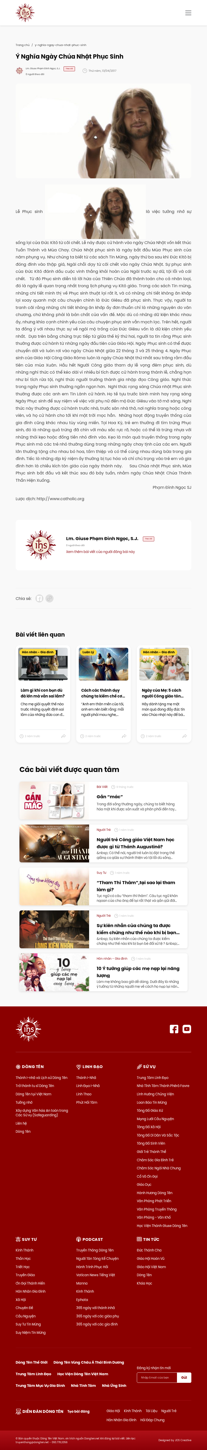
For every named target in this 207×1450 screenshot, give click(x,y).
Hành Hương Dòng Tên (154, 1193)
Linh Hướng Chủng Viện (155, 1094)
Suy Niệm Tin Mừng (31, 1332)
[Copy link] (49, 598)
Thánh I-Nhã (86, 1077)
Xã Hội (21, 1299)
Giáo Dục (144, 1184)
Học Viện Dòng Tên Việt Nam (82, 1374)
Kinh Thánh (24, 1250)
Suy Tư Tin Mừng (28, 1324)
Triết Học (23, 1267)
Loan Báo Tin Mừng (152, 1102)
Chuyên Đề (24, 1308)
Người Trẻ (168, 1411)
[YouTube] (187, 1029)
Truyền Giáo (25, 1275)
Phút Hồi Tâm (86, 1102)
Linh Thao (83, 1094)
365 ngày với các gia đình (97, 1324)
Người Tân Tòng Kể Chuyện (97, 1258)
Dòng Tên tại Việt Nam (33, 1094)
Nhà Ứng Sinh (114, 1385)
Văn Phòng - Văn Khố (154, 1217)
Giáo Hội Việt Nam (151, 1267)
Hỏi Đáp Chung (152, 1420)
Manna (82, 1283)
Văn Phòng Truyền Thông (157, 1209)
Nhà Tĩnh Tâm (83, 1385)
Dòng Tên (23, 1131)
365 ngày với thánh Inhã (95, 1308)
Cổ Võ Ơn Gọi (147, 1176)
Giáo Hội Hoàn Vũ (150, 1258)
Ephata (82, 1299)
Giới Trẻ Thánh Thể (151, 1151)
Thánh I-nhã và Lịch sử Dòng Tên (41, 1077)
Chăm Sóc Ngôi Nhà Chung (159, 1168)
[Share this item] (63, 736)
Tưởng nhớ (24, 1102)
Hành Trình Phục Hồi (92, 1267)
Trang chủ (23, 45)
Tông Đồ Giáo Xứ (150, 1110)
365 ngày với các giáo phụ (97, 1316)
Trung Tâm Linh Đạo (152, 1077)
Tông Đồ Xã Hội (149, 1127)
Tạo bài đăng (78, 1411)
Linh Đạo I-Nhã (88, 1085)
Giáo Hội (113, 1411)
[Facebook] (174, 1029)
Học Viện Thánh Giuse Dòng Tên (162, 1225)
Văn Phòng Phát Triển (154, 1201)
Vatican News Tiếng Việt (95, 1275)
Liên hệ (21, 1123)
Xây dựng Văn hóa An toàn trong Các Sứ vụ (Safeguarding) (42, 1112)
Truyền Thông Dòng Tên (95, 1250)
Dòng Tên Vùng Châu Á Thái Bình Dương (89, 1362)
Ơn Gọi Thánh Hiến (30, 1283)
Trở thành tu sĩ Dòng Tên (35, 1085)
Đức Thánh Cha (149, 1250)
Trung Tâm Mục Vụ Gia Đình (40, 1385)
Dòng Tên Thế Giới (31, 1362)
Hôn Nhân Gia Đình (30, 1291)
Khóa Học (144, 1283)
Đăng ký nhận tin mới (154, 1368)
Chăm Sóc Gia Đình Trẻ (155, 1160)
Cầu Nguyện (26, 1316)
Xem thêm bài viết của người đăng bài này (100, 551)
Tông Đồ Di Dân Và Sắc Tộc (158, 1135)
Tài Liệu (151, 1411)
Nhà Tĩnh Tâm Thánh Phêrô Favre (163, 1085)
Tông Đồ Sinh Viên (151, 1143)
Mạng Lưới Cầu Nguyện (155, 1119)
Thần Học (23, 1258)
